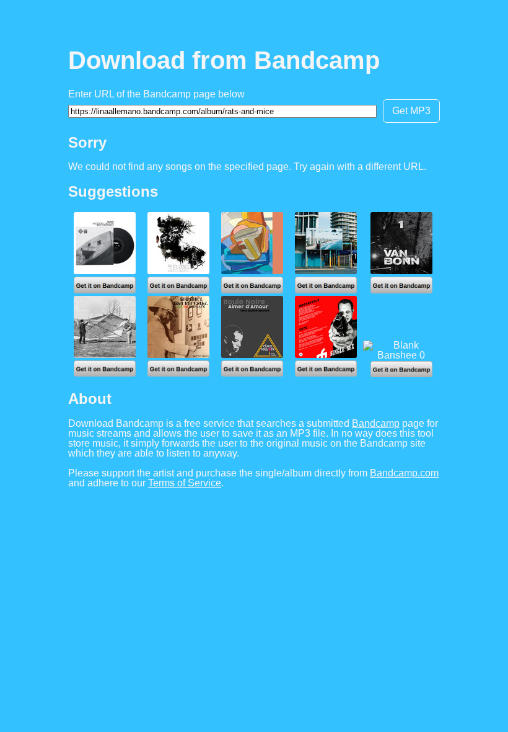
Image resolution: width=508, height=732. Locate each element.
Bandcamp (376, 423)
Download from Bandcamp (224, 60)
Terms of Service (184, 483)
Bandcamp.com (404, 473)
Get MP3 (411, 110)
